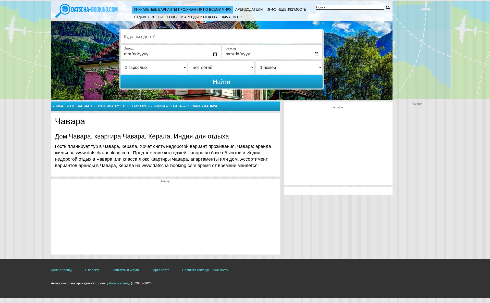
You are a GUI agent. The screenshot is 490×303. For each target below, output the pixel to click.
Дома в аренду (61, 270)
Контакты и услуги (126, 270)
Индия (159, 106)
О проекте (92, 270)
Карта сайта (160, 270)
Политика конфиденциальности (205, 270)
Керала (175, 106)
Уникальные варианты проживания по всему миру (182, 9)
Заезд (128, 48)
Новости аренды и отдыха (192, 17)
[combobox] (221, 37)
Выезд (230, 48)
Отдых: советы (148, 17)
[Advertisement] (165, 219)
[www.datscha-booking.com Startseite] (86, 10)
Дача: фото (232, 17)
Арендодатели (249, 9)
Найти (221, 81)
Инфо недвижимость (286, 9)
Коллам (193, 106)
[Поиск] (388, 7)
